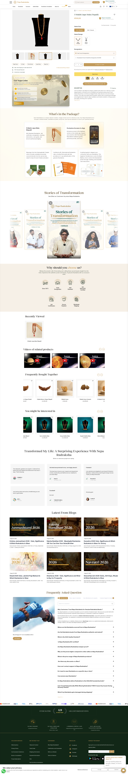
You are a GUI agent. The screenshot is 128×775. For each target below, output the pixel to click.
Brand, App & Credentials (75, 598)
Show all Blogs (64, 516)
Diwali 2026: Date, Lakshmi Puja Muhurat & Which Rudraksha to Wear (25, 577)
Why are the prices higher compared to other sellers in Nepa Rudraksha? (81, 651)
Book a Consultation (16, 755)
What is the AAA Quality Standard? (69, 637)
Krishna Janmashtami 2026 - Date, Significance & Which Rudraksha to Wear (27, 542)
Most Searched (64, 598)
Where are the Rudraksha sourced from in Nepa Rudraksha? (77, 627)
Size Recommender (105, 25)
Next (41, 52)
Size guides (113, 25)
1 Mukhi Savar (64, 399)
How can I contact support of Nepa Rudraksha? (73, 666)
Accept (99, 769)
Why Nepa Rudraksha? (53, 745)
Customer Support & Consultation (107, 598)
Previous (41, 64)
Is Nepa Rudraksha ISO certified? (68, 642)
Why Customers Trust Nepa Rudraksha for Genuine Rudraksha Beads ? (80, 609)
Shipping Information (35, 752)
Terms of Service (52, 755)
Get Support (17, 638)
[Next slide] (103, 349)
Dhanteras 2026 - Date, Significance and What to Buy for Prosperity (63, 577)
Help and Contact (34, 745)
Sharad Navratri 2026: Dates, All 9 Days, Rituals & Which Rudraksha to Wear (101, 577)
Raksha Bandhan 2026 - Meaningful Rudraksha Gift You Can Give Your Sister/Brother (63, 542)
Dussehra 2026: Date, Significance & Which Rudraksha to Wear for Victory (99, 542)
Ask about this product (63, 67)
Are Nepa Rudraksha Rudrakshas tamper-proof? (73, 646)
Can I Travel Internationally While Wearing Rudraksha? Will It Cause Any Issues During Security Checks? (85, 686)
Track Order (32, 748)
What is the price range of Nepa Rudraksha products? (75, 656)
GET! (111, 751)
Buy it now (95, 74)
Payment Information (35, 755)
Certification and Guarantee (55, 748)
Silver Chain (86, 43)
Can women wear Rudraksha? (67, 676)
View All (60, 697)
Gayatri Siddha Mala (85, 436)
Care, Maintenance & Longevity (90, 598)
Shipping (113, 88)
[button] (12, 230)
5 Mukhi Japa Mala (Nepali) (34, 341)
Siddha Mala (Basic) (24, 436)
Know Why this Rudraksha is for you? (94, 83)
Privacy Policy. (6, 771)
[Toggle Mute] (26, 211)
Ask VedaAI (96, 2)
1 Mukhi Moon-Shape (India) (24, 399)
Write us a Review (52, 752)
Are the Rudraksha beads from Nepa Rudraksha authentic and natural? (80, 632)
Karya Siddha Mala (65, 436)
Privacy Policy (14, 748)
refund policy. (109, 69)
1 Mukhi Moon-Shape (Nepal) (44, 399)
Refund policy (14, 745)
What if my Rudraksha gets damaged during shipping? (75, 692)
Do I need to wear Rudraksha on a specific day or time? (75, 671)
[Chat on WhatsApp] (3, 771)
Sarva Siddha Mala (44, 436)
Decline (116, 769)
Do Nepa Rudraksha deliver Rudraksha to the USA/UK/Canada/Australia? (81, 681)
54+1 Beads (79, 30)
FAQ (31, 759)
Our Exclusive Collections (17, 752)
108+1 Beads (90, 30)
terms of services (99, 69)
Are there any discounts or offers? (69, 661)
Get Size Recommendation (36, 762)
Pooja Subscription (16, 759)
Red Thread (78, 43)
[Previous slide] (100, 349)
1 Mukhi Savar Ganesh (85, 399)
